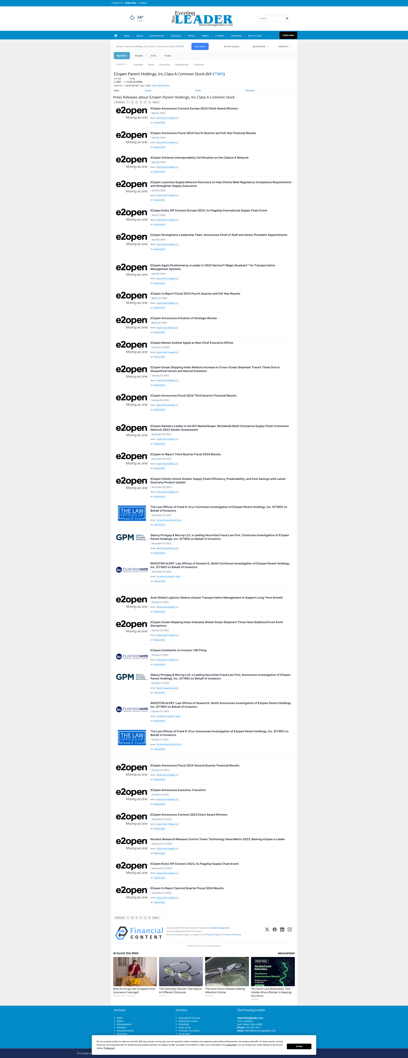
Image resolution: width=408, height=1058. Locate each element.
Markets (122, 55)
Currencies (164, 64)
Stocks (139, 55)
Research (250, 90)
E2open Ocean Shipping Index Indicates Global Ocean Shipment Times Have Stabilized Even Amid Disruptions (216, 623)
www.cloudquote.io (220, 927)
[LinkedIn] (282, 933)
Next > (156, 102)
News (151, 64)
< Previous (119, 102)
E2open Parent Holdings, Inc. (167, 118)
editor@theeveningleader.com (260, 1030)
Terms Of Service (232, 934)
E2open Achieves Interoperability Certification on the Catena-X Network (199, 157)
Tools (168, 55)
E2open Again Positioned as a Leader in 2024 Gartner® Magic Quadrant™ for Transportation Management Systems (212, 267)
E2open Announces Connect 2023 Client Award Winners (188, 814)
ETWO (218, 73)
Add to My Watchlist (160, 85)
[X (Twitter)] (267, 933)
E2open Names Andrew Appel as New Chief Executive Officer (191, 342)
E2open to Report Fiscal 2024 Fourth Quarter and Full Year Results (195, 293)
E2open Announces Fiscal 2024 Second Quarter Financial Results (195, 765)
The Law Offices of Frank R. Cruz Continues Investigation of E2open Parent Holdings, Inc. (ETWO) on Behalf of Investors (218, 508)
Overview (138, 64)
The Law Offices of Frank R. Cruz (169, 520)
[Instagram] (289, 933)
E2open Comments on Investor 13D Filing (178, 650)
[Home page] (202, 18)
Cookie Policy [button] (231, 1045)
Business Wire (159, 123)
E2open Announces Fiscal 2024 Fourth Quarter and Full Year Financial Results (203, 133)
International (181, 64)
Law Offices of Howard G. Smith (168, 577)
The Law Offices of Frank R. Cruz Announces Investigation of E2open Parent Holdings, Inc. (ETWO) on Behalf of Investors (219, 733)
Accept (299, 1046)
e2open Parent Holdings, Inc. (167, 824)
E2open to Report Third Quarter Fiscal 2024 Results (185, 454)
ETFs (153, 55)
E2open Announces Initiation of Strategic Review (183, 318)
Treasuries (198, 64)
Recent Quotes (232, 46)
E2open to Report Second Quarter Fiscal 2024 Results (187, 888)
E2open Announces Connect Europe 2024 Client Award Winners (194, 108)
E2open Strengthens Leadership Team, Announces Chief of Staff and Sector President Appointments (218, 234)
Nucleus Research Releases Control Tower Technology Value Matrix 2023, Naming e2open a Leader (217, 839)
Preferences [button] (109, 1048)
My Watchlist (259, 46)
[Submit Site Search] (287, 18)
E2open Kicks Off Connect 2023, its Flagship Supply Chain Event (194, 863)
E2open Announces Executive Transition (178, 790)
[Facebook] (274, 933)
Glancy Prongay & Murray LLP (167, 548)
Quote (148, 90)
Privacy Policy (212, 934)
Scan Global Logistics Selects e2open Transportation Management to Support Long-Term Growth (216, 597)
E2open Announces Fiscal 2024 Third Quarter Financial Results (193, 395)
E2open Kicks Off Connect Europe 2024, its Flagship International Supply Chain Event (208, 210)
